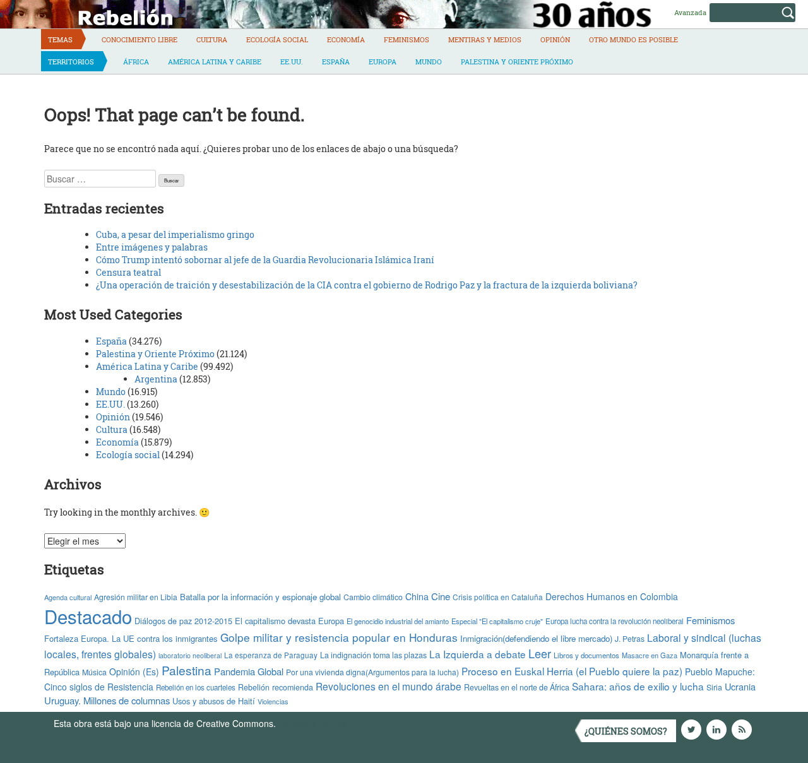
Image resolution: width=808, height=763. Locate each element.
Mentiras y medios (484, 39)
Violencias (273, 701)
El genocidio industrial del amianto (398, 621)
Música (94, 672)
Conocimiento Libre (139, 39)
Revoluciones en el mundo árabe (388, 686)
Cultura (211, 39)
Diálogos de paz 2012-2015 (183, 621)
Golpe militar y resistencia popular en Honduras (339, 637)
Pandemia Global (248, 671)
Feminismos (406, 39)
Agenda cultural (68, 597)
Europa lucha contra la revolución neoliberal (614, 621)
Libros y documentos (586, 655)
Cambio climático (373, 597)
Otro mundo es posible (633, 39)
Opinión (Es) (134, 671)
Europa (382, 61)
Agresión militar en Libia (135, 596)
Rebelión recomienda (275, 687)
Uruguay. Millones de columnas (107, 700)
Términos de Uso (312, 723)
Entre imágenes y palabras (152, 247)
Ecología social (277, 39)
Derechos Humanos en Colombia (611, 596)
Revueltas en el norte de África (516, 687)
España (336, 61)
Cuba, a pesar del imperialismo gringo (175, 234)
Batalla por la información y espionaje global (260, 597)
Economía (346, 39)
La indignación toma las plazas (373, 655)
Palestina (186, 669)
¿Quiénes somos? (626, 731)
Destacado (88, 616)
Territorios (71, 61)
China (417, 596)
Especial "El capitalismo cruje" (497, 621)
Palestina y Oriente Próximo (517, 61)
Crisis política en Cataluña (498, 596)
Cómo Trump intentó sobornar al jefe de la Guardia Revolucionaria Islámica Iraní (265, 260)
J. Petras (630, 638)
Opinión (555, 39)
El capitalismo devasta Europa (289, 621)
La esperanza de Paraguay (271, 655)
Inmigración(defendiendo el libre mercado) (536, 638)
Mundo (428, 61)
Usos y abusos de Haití (213, 701)
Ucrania (740, 686)
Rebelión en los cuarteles (195, 687)
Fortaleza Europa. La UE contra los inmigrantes (131, 638)
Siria (714, 687)
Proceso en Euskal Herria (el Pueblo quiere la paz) (571, 671)
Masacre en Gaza (649, 655)
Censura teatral (128, 272)
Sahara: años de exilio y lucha (638, 686)
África (136, 61)
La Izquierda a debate (477, 654)
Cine (440, 596)
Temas (60, 39)
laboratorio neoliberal (190, 655)
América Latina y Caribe (214, 61)
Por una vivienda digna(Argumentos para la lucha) (372, 671)
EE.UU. (291, 61)
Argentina (155, 379)
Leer (539, 653)
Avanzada (690, 12)
